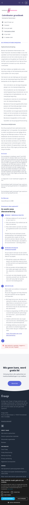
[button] (14, 502)
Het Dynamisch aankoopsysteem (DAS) (12, 468)
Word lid (15, 383)
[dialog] (14, 491)
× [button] (27, 479)
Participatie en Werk (9, 31)
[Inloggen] (26, 2)
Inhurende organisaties (8, 439)
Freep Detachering (6, 452)
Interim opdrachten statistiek (9, 436)
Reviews (3, 442)
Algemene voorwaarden (8, 461)
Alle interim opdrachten (8, 433)
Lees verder (10, 489)
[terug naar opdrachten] (9, 3)
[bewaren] (19, 3)
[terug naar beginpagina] (14, 396)
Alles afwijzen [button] (22, 498)
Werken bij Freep (6, 455)
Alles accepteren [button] (8, 498)
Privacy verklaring (6, 458)
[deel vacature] (22, 3)
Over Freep (4, 449)
